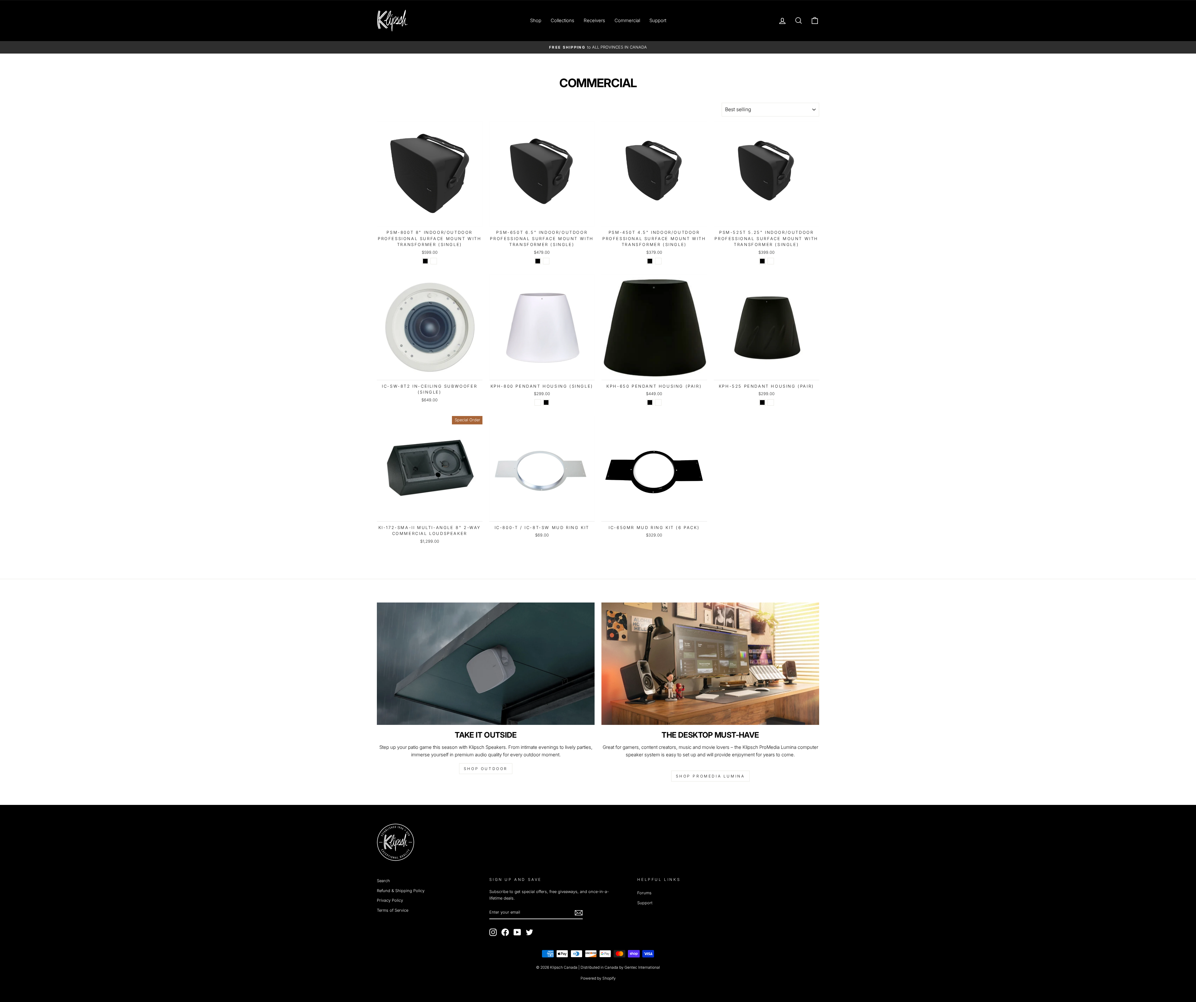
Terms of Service (392, 910)
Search (383, 880)
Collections (562, 20)
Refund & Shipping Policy (401, 890)
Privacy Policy (390, 900)
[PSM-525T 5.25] (762, 261)
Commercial (627, 20)
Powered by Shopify (598, 978)
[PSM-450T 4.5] (650, 261)
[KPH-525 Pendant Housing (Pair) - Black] (762, 402)
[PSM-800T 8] (425, 261)
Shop (535, 20)
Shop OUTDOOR (486, 768)
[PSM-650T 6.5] (538, 261)
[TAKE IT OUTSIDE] (486, 664)
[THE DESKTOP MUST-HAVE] (710, 664)
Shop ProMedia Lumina (710, 776)
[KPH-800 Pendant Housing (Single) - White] (538, 402)
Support (657, 20)
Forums (644, 893)
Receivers (594, 20)
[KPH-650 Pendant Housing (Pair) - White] (658, 402)
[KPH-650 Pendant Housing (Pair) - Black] (650, 402)
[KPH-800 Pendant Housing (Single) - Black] (546, 402)
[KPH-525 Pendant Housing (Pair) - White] (771, 402)
